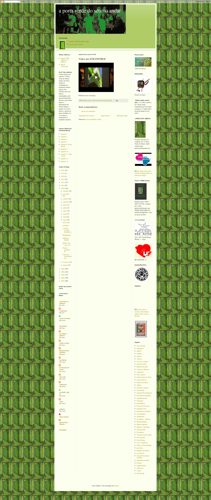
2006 (63, 278)
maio (65, 214)
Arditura (139, 354)
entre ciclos (66, 222)
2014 (63, 176)
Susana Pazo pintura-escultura (143, 457)
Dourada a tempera (142, 388)
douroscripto (140, 390)
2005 (63, 281)
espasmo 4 (64, 134)
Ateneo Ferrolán (64, 318)
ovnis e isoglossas (142, 443)
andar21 (139, 351)
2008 (63, 272)
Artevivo (139, 359)
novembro (66, 194)
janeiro (65, 265)
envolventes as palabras (64, 302)
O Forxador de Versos (64, 368)
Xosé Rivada (140, 473)
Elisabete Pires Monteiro (64, 351)
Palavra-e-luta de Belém (144, 445)
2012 (63, 182)
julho (65, 208)
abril (64, 217)
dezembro (66, 191)
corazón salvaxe (141, 380)
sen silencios (140, 453)
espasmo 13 (64, 161)
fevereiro (66, 262)
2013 (63, 179)
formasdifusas (141, 403)
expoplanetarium (142, 398)
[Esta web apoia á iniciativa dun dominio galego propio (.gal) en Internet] (143, 316)
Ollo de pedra (141, 437)
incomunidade (141, 414)
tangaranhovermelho (143, 460)
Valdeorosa (63, 384)
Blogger (116, 486)
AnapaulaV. (140, 348)
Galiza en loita (64, 343)
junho (65, 211)
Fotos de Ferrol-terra (143, 406)
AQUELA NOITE (66, 239)
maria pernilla (141, 429)
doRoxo (139, 385)
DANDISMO (67, 235)
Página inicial (105, 116)
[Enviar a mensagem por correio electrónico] (116, 100)
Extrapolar (63, 430)
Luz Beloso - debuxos (63, 335)
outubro (65, 199)
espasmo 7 (64, 142)
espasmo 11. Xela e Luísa (66, 155)
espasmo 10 (64, 151)
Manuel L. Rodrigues (143, 427)
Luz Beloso (62, 360)
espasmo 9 (64, 149)
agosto (65, 205)
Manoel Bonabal (142, 422)
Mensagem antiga (122, 116)
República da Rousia (143, 450)
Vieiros (139, 471)
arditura (62, 409)
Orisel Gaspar (141, 440)
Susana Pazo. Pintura (63, 423)
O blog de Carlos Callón (144, 435)
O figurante (63, 311)
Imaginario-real (141, 409)
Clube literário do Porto (144, 377)
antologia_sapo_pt (64, 393)
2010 (63, 188)
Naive (61, 401)
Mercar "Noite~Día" (65, 65)
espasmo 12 (64, 159)
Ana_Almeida (141, 346)
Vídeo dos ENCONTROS (67, 256)
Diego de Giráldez (142, 382)
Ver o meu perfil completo (75, 44)
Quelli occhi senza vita (66, 244)
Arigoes (139, 356)
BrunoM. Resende (142, 367)
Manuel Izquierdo (142, 424)
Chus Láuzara (64, 417)
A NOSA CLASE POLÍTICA (67, 230)
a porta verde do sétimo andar (90, 10)
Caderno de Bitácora (143, 369)
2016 (63, 170)
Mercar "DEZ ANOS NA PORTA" (65, 60)
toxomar (139, 463)
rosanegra (66, 225)
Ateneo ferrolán (141, 364)
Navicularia (63, 326)
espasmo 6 (64, 139)
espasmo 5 (64, 137)
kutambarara (140, 416)
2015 (63, 173)
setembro (66, 202)
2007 (63, 275)
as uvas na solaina (142, 361)
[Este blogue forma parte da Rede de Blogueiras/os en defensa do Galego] (143, 175)
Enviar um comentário (88, 111)
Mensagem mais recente (86, 116)
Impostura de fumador (143, 411)
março (65, 220)
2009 (63, 269)
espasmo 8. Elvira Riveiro (66, 145)
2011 (63, 185)
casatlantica (140, 372)
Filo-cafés (62, 377)
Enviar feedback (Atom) (93, 119)
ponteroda (140, 448)
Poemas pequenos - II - (67, 250)
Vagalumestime (141, 465)
